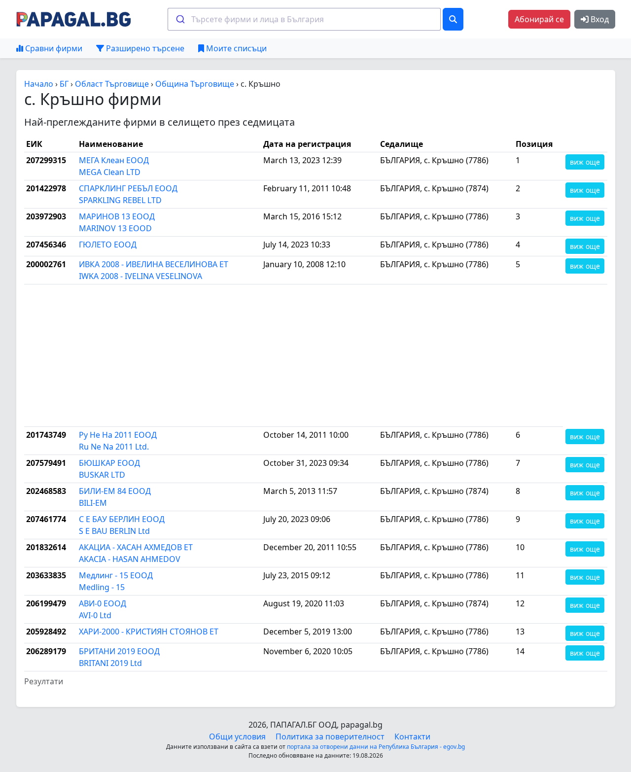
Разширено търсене (144, 48)
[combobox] (304, 19)
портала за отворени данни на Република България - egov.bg (376, 746)
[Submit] (179, 19)
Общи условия (237, 736)
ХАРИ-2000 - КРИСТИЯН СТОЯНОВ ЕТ (148, 631)
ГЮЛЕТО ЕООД (108, 244)
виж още (585, 162)
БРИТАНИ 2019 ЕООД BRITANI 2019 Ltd (119, 657)
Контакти (412, 736)
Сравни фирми (52, 48)
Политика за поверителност (330, 736)
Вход (599, 19)
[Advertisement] (293, 355)
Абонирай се (539, 19)
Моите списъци (235, 48)
